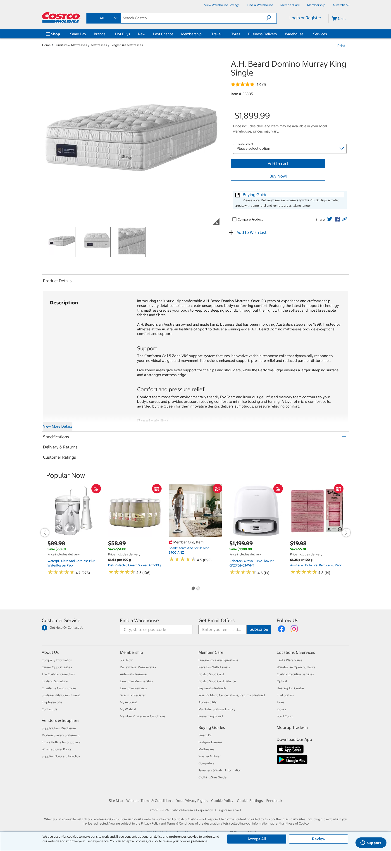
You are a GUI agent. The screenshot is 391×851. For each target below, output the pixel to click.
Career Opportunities (57, 667)
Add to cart (278, 163)
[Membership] (202, 34)
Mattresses (99, 45)
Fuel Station (285, 695)
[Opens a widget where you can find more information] (370, 843)
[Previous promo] (45, 532)
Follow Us (287, 620)
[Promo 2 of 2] (198, 588)
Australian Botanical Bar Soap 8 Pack (315, 565)
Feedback (274, 800)
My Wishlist (128, 709)
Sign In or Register (132, 695)
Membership (191, 34)
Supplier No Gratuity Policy (61, 756)
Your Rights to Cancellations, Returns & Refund (231, 695)
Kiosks (281, 709)
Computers (206, 763)
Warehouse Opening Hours (296, 667)
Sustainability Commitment (61, 695)
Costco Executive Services (295, 674)
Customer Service (61, 620)
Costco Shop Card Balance (217, 681)
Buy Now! (278, 176)
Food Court (285, 716)
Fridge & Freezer (210, 742)
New (141, 34)
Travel (216, 34)
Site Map (116, 800)
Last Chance (163, 34)
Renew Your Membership (138, 667)
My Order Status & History (216, 709)
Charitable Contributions (59, 688)
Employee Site (52, 702)
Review (318, 839)
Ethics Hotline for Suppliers (61, 742)
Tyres (235, 34)
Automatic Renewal (134, 674)
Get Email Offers (216, 620)
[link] (329, 219)
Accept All (256, 839)
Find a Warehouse (139, 620)
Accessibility (207, 702)
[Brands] (106, 34)
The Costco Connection (58, 674)
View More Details (57, 426)
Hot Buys (122, 34)
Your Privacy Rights (192, 800)
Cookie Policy (222, 800)
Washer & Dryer (209, 756)
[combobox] (103, 18)
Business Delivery (262, 34)
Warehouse (294, 34)
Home (46, 45)
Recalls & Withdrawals (214, 667)
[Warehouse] (304, 34)
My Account (128, 702)
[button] (271, 17)
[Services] (328, 34)
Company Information (57, 660)
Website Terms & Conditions (149, 800)
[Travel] (222, 34)
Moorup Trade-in (292, 727)
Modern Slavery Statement (61, 735)
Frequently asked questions (218, 660)
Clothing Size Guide (212, 777)
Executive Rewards (133, 688)
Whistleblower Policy (57, 749)
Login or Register (305, 17)
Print (341, 45)
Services (320, 34)
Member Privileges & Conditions (142, 716)
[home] (61, 17)
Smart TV (205, 735)
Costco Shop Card (211, 674)
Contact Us (49, 709)
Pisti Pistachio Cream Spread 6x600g (134, 565)
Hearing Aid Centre (290, 688)
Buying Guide (255, 194)
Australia (339, 5)
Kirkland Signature (55, 681)
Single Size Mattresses (127, 45)
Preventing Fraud (210, 716)
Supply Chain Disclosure (59, 728)
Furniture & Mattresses (71, 45)
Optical (282, 681)
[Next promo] (346, 532)
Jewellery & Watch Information (219, 770)
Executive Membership (136, 681)
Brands (99, 34)
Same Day (78, 34)
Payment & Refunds (212, 688)
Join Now (126, 660)
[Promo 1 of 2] (193, 588)
